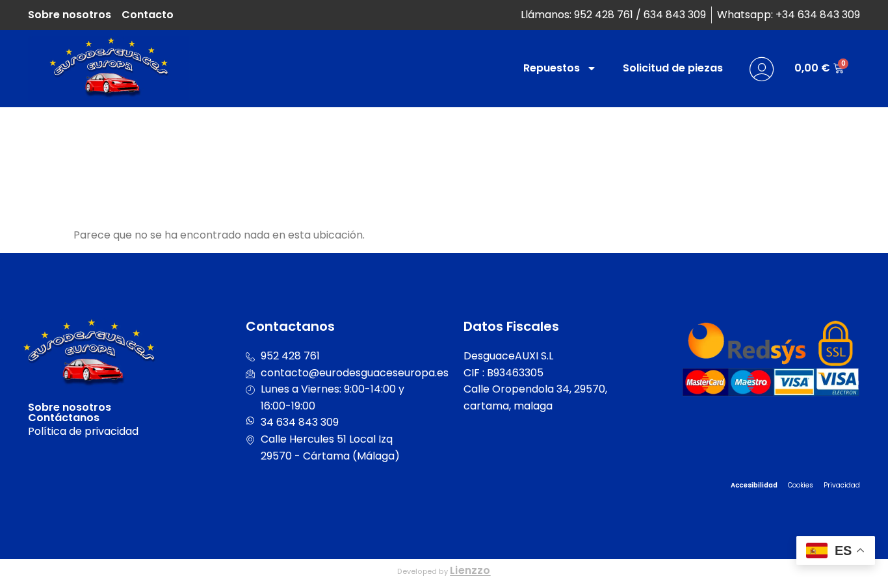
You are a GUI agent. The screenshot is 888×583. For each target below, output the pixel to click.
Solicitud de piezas (673, 67)
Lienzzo (470, 570)
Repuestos (551, 67)
